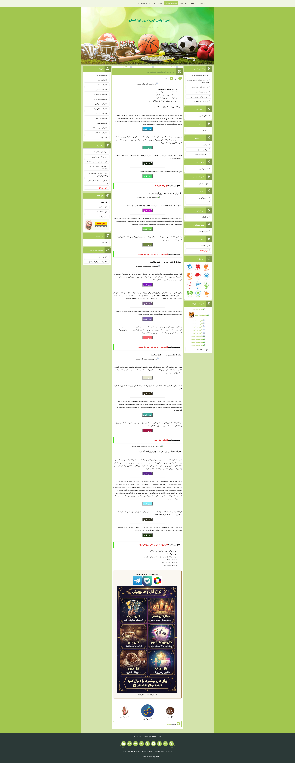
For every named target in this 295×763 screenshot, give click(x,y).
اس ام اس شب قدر (171, 553)
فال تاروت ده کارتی (101, 118)
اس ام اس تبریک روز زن (170, 565)
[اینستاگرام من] (153, 743)
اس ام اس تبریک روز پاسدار (199, 96)
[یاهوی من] (171, 743)
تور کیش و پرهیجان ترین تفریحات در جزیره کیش (98, 167)
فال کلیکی (205, 217)
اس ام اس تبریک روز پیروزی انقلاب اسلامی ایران (198, 81)
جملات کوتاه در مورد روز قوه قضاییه (166, 94)
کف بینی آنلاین (203, 168)
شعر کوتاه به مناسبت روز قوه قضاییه (166, 91)
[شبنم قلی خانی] (124, 67)
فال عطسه (104, 242)
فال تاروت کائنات (101, 84)
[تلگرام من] (165, 743)
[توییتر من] (141, 743)
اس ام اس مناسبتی (171, 3)
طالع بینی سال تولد (202, 349)
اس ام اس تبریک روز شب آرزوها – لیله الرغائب (163, 550)
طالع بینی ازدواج (203, 183)
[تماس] (147, 743)
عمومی (169, 724)
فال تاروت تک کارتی (101, 89)
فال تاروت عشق (102, 123)
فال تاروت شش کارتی (100, 108)
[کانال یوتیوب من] (129, 743)
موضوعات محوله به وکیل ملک (98, 156)
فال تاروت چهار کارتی (100, 99)
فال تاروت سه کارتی (100, 94)
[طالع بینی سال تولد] (198, 328)
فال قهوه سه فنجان (202, 149)
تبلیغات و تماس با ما (143, 3)
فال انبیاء (205, 130)
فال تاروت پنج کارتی (101, 103)
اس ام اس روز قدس (202, 91)
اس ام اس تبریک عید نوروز (200, 75)
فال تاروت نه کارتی (101, 113)
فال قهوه (205, 144)
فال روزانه (183, 3)
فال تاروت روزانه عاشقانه (99, 127)
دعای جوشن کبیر (203, 197)
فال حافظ (202, 3)
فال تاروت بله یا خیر (101, 132)
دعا (207, 202)
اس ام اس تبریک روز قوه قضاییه (148, 19)
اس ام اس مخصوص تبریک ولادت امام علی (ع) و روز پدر (160, 556)
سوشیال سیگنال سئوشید (98, 151)
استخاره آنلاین (157, 3)
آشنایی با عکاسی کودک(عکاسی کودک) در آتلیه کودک (98, 174)
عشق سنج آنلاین (203, 231)
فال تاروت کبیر (102, 79)
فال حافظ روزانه (102, 206)
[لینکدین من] (123, 743)
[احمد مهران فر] (171, 67)
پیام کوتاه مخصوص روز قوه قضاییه (166, 97)
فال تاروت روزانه (101, 75)
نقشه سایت (139, 756)
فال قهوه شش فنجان (201, 154)
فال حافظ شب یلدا (101, 211)
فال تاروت (193, 3)
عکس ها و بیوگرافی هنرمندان (98, 261)
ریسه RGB (204, 245)
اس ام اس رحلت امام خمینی (200, 101)
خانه (210, 3)
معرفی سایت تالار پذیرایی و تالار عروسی (98, 181)
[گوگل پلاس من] (135, 743)
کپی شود (147, 129)
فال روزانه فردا (102, 256)
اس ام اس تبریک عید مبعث (169, 562)
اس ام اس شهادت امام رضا (200, 87)
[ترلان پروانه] (148, 67)
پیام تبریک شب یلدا (101, 216)
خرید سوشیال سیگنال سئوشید (97, 161)
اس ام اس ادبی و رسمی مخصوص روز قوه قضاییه (162, 100)
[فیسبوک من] (159, 743)
